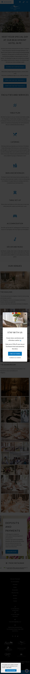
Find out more (15, 353)
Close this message (11, 670)
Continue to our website (15, 357)
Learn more (8, 667)
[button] (25, 314)
